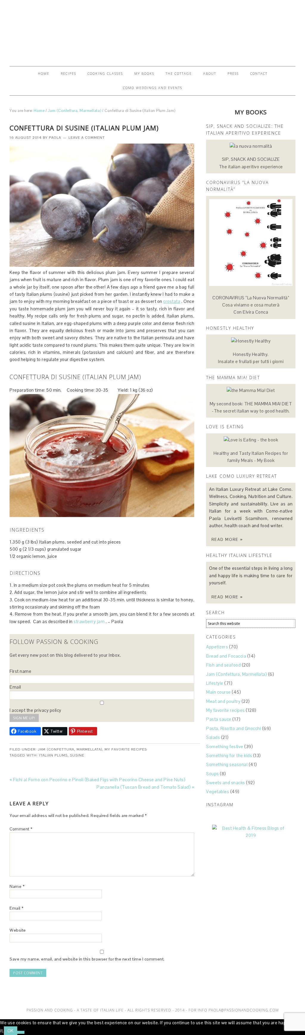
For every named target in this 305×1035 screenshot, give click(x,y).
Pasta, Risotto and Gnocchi (233, 728)
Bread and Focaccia (226, 656)
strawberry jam (89, 621)
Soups (212, 773)
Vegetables (217, 791)
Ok (10, 1031)
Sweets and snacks (225, 782)
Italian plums (53, 755)
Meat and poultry (223, 701)
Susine (77, 755)
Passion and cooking (152, 30)
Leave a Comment (87, 137)
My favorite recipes (126, 749)
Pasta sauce (218, 719)
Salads (213, 737)
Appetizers (217, 647)
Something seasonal (227, 764)
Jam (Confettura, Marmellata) (70, 749)
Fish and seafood (223, 665)
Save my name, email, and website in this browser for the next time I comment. (87, 959)
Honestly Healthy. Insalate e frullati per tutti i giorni (251, 357)
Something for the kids (229, 755)
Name (17, 886)
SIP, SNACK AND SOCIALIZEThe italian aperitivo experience (251, 162)
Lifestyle (214, 683)
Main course (218, 692)
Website (18, 930)
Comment (21, 829)
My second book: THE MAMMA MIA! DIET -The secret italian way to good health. (251, 407)
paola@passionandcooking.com (243, 1010)
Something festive (224, 746)
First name (20, 671)
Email (15, 687)
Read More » (227, 539)
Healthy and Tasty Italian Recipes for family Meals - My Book (251, 456)
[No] (20, 1032)
